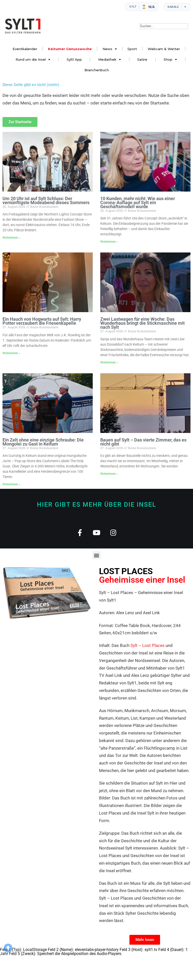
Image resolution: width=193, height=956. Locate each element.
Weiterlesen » (11, 237)
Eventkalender (25, 49)
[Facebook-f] (79, 532)
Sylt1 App (74, 59)
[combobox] (163, 26)
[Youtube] (96, 532)
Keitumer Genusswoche (70, 49)
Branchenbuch (96, 70)
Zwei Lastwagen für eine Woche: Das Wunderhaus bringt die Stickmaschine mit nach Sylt (142, 323)
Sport (132, 49)
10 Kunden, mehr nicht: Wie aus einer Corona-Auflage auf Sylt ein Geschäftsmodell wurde (137, 202)
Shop (168, 59)
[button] (96, 555)
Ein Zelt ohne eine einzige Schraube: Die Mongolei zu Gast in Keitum (43, 442)
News (107, 49)
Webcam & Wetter (164, 49)
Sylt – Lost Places (147, 645)
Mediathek (107, 59)
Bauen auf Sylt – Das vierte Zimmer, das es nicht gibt (143, 442)
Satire (142, 59)
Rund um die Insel (31, 59)
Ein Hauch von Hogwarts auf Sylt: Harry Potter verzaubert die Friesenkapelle (42, 321)
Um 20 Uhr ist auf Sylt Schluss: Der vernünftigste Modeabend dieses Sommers (46, 200)
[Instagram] (113, 532)
